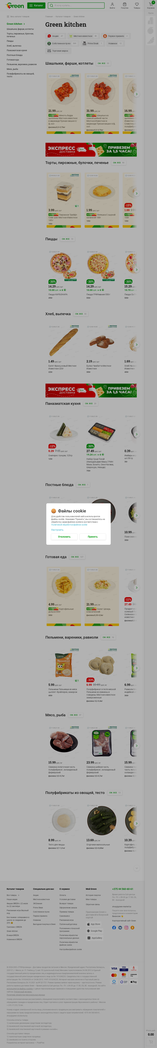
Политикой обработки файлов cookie (69, 524)
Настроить (57, 529)
